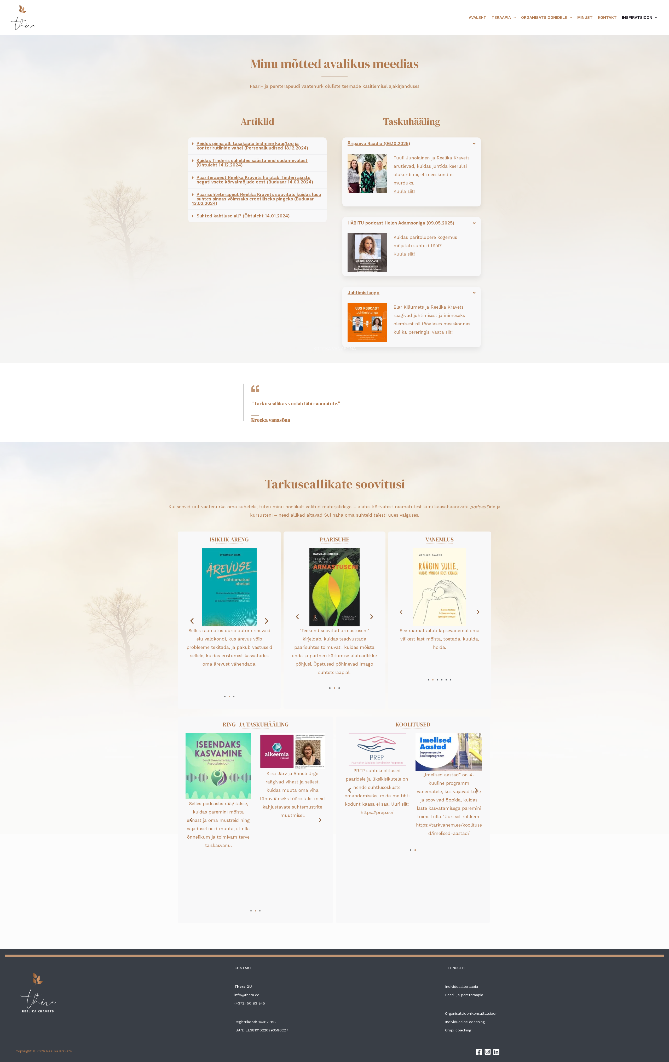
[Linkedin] (496, 1051)
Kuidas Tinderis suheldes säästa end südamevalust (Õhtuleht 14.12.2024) (252, 163)
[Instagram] (487, 1051)
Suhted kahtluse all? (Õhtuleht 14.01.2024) (243, 215)
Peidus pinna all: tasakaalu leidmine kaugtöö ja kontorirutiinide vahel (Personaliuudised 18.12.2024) (252, 146)
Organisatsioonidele (544, 17)
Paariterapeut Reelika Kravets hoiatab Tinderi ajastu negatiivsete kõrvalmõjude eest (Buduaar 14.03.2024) (255, 179)
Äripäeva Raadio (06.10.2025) (379, 143)
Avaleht (477, 17)
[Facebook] (479, 1051)
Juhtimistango (363, 292)
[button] (257, 145)
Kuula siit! (404, 191)
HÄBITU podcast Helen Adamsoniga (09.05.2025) (401, 223)
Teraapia (501, 17)
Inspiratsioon (637, 17)
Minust (585, 17)
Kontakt (607, 17)
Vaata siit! (442, 332)
